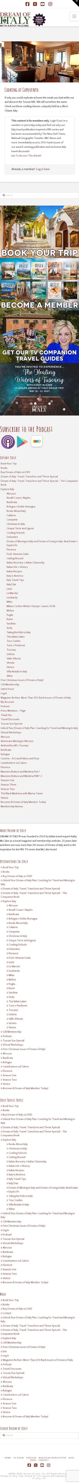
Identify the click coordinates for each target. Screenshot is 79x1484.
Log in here (43, 169)
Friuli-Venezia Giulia (17, 554)
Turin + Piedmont (16, 645)
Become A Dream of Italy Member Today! (23, 802)
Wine (10, 676)
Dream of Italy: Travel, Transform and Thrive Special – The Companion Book (39, 483)
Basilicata (12, 502)
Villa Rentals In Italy (17, 671)
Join (5, 1351)
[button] (74, 16)
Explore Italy (7, 489)
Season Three (8, 784)
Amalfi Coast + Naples (19, 497)
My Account (7, 702)
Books (4, 468)
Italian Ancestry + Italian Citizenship (25, 562)
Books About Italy (16, 511)
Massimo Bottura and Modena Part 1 (20, 771)
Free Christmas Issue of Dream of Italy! (22, 680)
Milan (9, 601)
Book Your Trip (9, 463)
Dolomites (12, 537)
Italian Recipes (14, 571)
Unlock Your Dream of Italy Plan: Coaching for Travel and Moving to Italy (39, 728)
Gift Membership (10, 684)
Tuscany (11, 649)
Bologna (5, 754)
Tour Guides (14, 641)
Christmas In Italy (16, 524)
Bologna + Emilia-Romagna (21, 506)
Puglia (10, 615)
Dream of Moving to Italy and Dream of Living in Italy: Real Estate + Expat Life (42, 543)
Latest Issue (7, 689)
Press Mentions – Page (13, 710)
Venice (10, 667)
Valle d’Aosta (14, 658)
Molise (10, 610)
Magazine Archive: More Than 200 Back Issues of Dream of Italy (36, 697)
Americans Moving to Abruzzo (17, 741)
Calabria (11, 515)
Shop (33, 1460)
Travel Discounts (10, 719)
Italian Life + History (17, 567)
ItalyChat (11, 584)
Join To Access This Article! (26, 155)
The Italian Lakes (16, 636)
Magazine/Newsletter (53, 1458)
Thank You (6, 715)
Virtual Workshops (11, 732)
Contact (7, 1313)
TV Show (18, 1458)
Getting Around (15, 558)
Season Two (8, 789)
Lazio (9, 588)
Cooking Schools (16, 532)
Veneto (11, 662)
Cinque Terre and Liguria (20, 528)
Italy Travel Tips (15, 580)
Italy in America (15, 575)
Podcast (5, 706)
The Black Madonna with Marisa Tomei (22, 793)
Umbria (11, 654)
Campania (12, 519)
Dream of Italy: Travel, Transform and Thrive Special (29, 476)
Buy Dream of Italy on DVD (15, 472)
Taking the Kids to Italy (19, 632)
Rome (10, 619)
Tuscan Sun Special (11, 723)
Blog (72, 1458)
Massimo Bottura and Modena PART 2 (21, 776)
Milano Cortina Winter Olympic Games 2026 (31, 606)
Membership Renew (12, 806)
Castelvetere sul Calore (14, 762)
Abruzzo (11, 493)
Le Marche (12, 593)
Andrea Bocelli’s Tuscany (14, 745)
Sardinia (11, 623)
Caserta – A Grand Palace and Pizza (20, 758)
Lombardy (12, 597)
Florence (11, 549)
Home (8, 1458)
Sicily (9, 628)
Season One (7, 780)
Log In (4, 693)
